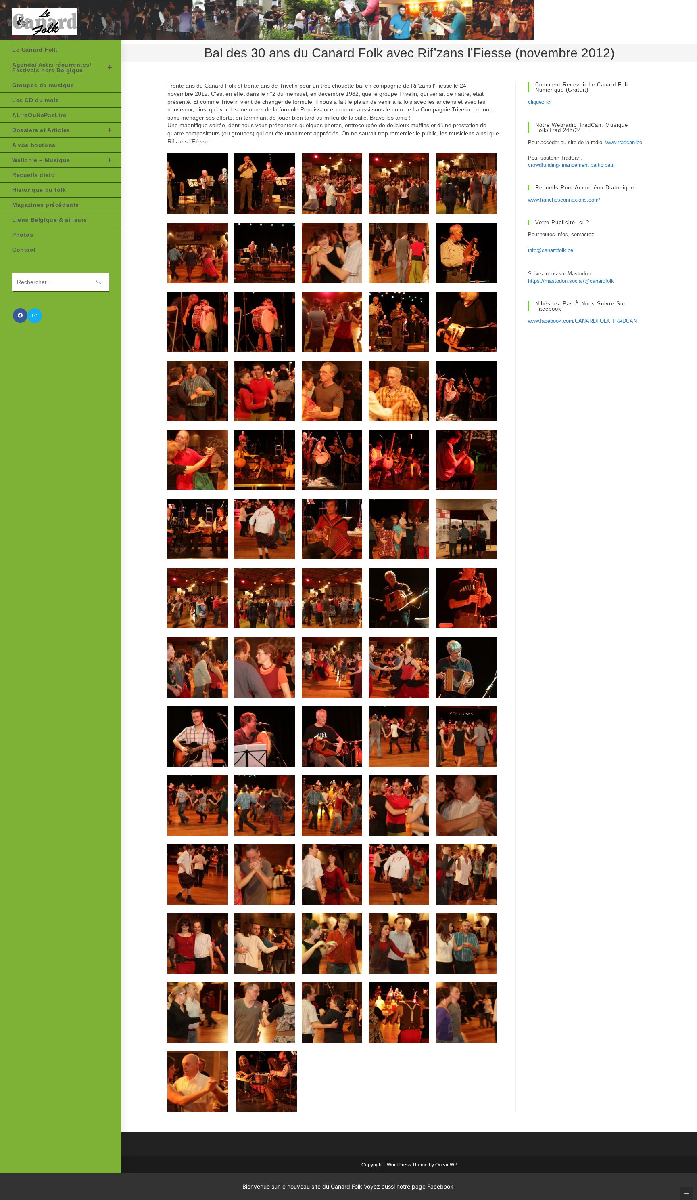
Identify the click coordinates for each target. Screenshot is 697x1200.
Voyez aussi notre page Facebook (408, 1186)
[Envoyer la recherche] (99, 282)
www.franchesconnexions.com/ (564, 200)
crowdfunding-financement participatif (571, 165)
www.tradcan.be (623, 142)
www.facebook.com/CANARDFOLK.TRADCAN (582, 321)
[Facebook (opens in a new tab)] (20, 315)
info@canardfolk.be (550, 250)
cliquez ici (539, 102)
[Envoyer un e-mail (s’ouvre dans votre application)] (34, 315)
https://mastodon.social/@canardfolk (571, 281)
